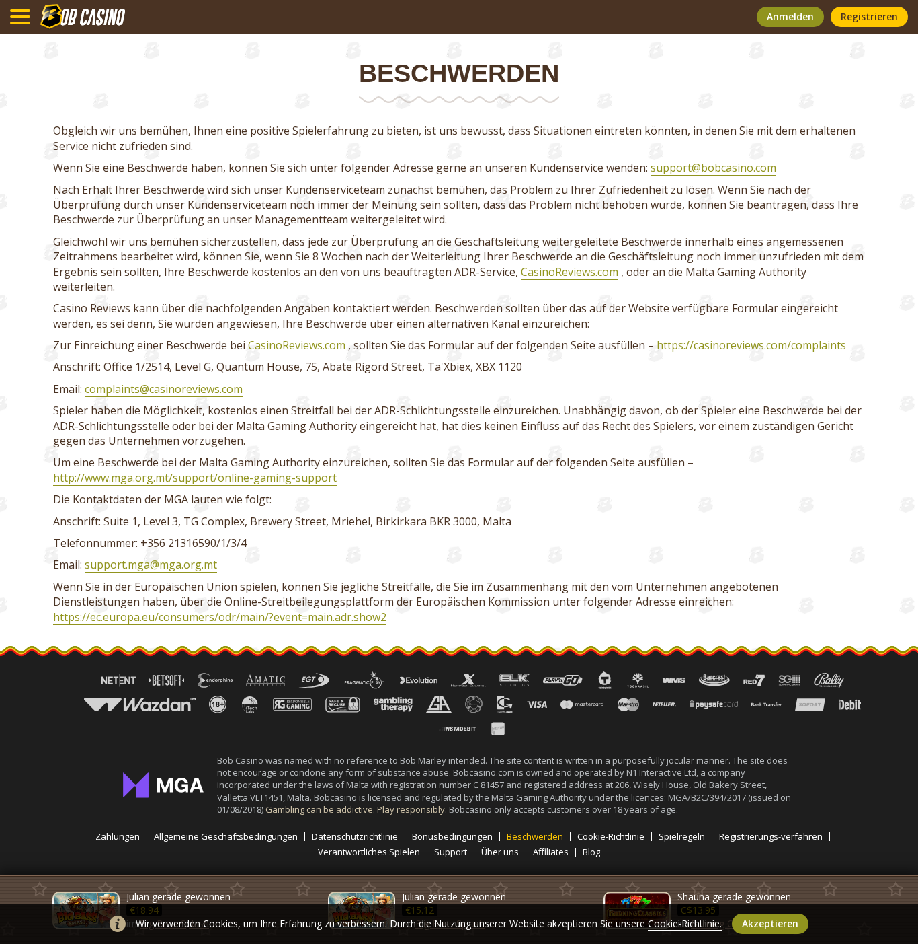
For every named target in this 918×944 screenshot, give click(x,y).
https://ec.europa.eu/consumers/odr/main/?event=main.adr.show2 (219, 617)
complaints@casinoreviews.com (164, 389)
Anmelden (790, 16)
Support (450, 852)
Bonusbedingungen (452, 836)
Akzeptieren (770, 923)
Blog (591, 852)
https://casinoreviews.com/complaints (751, 345)
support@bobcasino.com (713, 167)
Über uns (500, 852)
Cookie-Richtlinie (610, 836)
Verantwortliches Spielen (369, 852)
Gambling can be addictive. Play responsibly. (357, 809)
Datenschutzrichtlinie (355, 836)
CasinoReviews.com (569, 271)
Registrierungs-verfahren (771, 836)
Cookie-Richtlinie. (685, 923)
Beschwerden (535, 836)
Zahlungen (117, 836)
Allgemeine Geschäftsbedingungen (226, 836)
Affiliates (551, 852)
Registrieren (869, 16)
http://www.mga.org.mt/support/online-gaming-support (195, 477)
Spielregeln (682, 836)
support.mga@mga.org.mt (151, 564)
